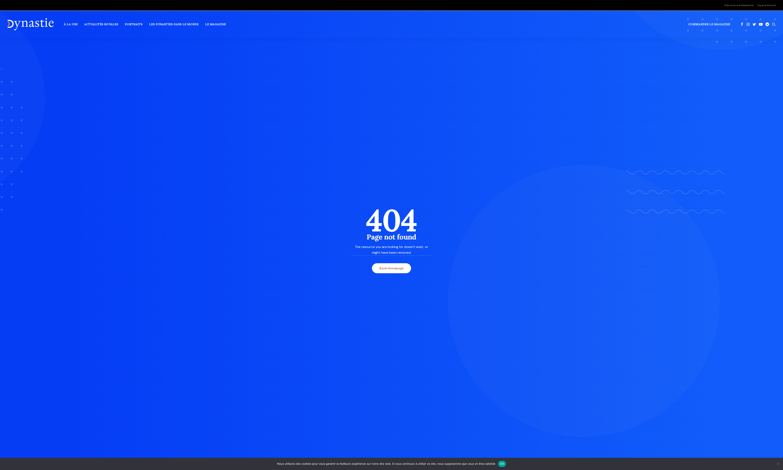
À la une (71, 24)
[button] (741, 24)
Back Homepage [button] (391, 268)
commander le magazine (709, 24)
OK (502, 463)
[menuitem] (739, 5)
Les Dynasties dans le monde (174, 24)
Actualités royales (101, 24)
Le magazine (215, 24)
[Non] (778, 464)
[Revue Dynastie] (30, 24)
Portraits (134, 24)
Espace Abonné (767, 5)
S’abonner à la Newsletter (739, 5)
